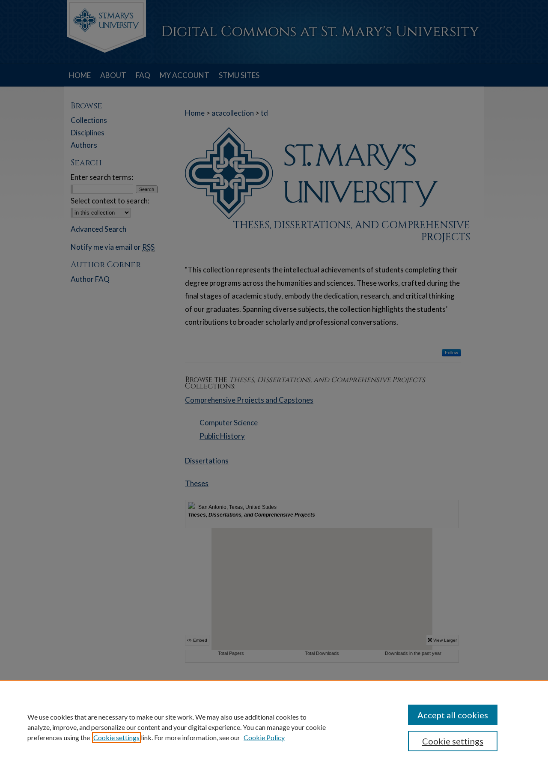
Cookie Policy (264, 737)
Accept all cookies (452, 715)
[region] (274, 727)
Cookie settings (116, 737)
